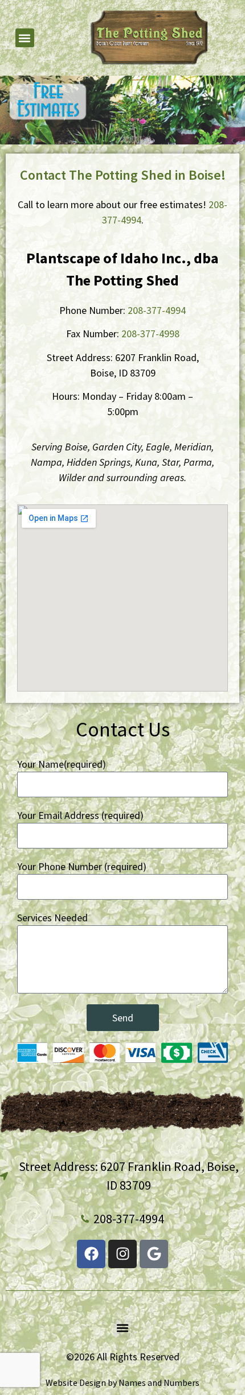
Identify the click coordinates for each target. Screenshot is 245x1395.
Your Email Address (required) (80, 815)
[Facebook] (91, 1254)
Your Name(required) (61, 764)
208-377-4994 (157, 310)
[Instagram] (122, 1254)
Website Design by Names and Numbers (122, 1382)
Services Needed (52, 917)
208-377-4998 (150, 333)
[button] (24, 37)
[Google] (154, 1254)
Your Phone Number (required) (81, 866)
